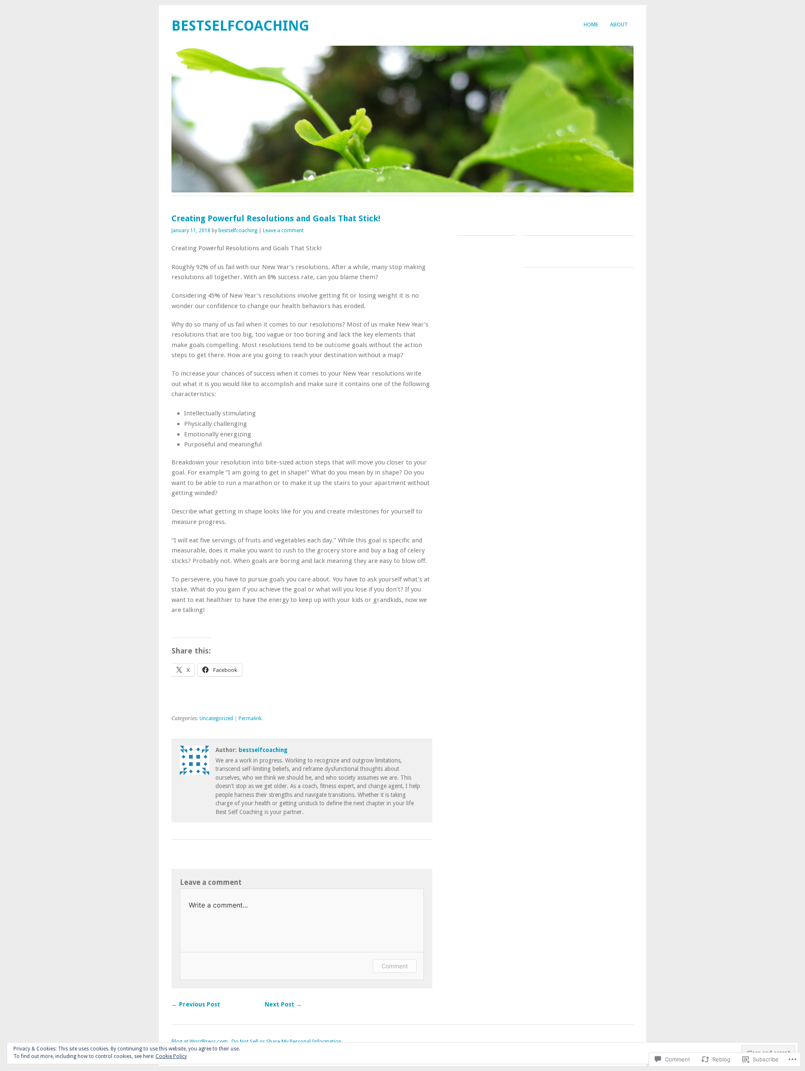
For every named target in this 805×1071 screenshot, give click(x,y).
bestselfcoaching (240, 26)
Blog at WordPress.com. (200, 1041)
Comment (395, 966)
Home (591, 24)
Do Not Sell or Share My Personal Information (286, 1041)
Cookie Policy (171, 1056)
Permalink (250, 718)
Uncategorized (216, 718)
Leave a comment (283, 230)
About (619, 24)
